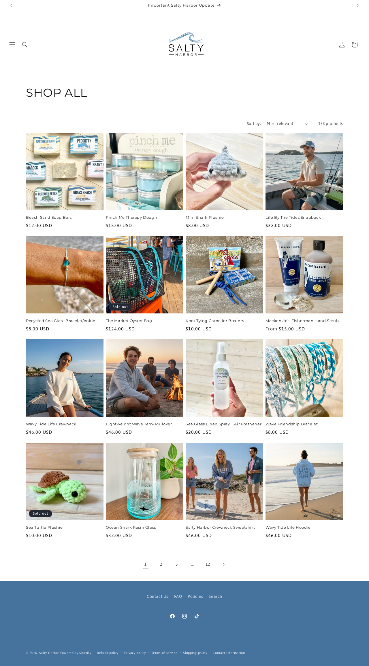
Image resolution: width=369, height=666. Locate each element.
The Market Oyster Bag (129, 320)
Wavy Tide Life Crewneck (51, 424)
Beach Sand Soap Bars (49, 217)
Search (215, 596)
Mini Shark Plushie (205, 217)
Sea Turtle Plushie (44, 527)
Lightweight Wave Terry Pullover (139, 424)
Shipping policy (195, 652)
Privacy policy (135, 652)
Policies (195, 596)
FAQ (178, 596)
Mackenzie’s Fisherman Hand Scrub (302, 320)
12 (208, 564)
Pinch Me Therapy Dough (131, 217)
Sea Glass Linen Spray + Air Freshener (223, 424)
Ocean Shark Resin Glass (131, 527)
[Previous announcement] (11, 5)
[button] (12, 44)
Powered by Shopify (75, 652)
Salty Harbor (49, 652)
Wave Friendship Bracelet (292, 424)
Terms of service (164, 652)
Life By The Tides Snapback (293, 217)
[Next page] (223, 564)
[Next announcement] (357, 5)
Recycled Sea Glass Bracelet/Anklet (61, 320)
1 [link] (145, 564)
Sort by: (254, 123)
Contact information (229, 652)
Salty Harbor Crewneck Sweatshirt (220, 527)
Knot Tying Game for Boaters (215, 320)
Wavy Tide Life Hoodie (288, 527)
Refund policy (107, 652)
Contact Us (157, 596)
